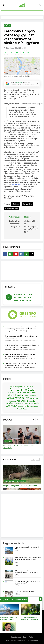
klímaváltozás (20, 395)
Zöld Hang (10, 48)
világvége (26, 406)
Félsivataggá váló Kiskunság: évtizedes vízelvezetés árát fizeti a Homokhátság (26, 571)
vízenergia (32, 406)
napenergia (22, 400)
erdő (31, 386)
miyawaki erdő (12, 401)
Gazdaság (17, 594)
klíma (6, 156)
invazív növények (29, 392)
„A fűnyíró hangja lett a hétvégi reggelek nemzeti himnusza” (27, 582)
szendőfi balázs (24, 403)
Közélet (7, 25)
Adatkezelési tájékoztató (16, 640)
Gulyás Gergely (11, 208)
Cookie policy (28, 637)
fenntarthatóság (22, 389)
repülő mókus (18, 403)
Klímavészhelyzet (19, 575)
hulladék (12, 392)
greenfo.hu (12, 331)
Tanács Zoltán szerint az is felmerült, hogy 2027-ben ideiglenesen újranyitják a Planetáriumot (20, 364)
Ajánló (16, 562)
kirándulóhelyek (31, 395)
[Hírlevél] (28, 52)
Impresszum (33, 640)
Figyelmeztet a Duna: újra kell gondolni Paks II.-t (27, 548)
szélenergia (34, 403)
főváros (15, 204)
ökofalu (25, 409)
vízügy (20, 408)
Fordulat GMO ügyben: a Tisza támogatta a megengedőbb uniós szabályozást (28, 558)
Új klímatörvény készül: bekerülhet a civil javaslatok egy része (30, 619)
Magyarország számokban (15, 481)
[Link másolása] (11, 52)
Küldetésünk (15, 637)
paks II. (32, 401)
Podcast (8, 441)
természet (11, 405)
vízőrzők (36, 406)
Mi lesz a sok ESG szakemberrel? (25, 591)
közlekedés (17, 184)
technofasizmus (20, 406)
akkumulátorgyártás (16, 387)
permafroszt (10, 403)
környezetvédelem (17, 398)
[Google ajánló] (23, 52)
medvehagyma (34, 398)
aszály (26, 386)
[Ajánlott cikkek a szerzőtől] (6, 52)
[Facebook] (17, 52)
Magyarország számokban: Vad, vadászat (20, 486)
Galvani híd (27, 204)
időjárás (19, 392)
